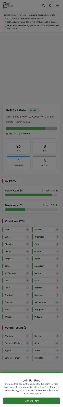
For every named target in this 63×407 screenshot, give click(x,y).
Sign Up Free (31, 400)
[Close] (59, 376)
